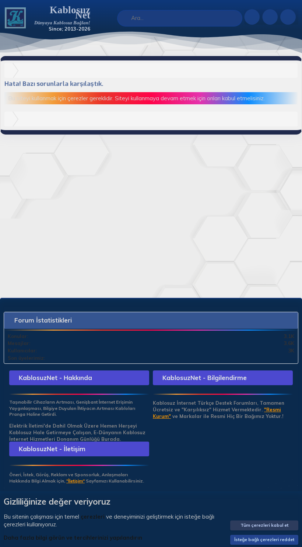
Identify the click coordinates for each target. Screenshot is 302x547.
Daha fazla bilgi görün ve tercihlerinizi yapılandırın (73, 537)
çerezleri (93, 516)
